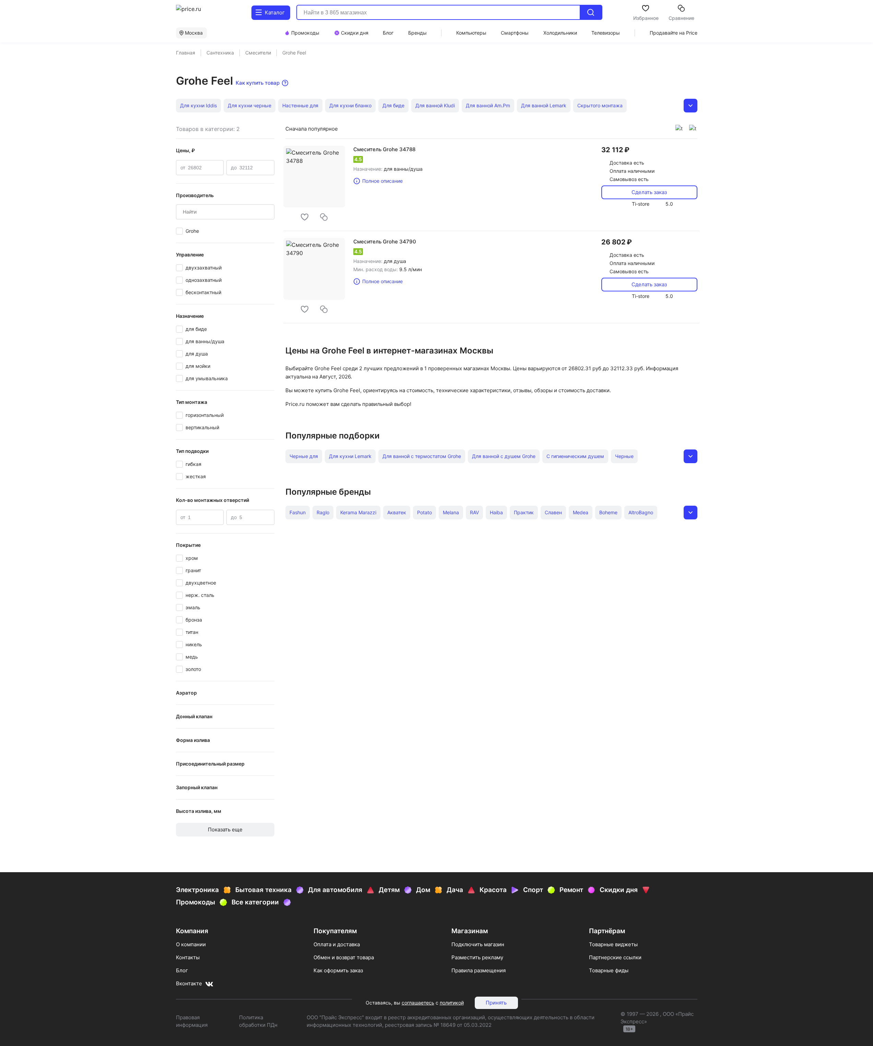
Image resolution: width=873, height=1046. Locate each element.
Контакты (188, 957)
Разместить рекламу (477, 957)
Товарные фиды (608, 970)
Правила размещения (478, 970)
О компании (191, 944)
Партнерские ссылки (615, 957)
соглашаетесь (418, 1003)
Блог (182, 970)
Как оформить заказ (338, 970)
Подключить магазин (477, 944)
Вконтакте (189, 983)
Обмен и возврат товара (344, 957)
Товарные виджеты (613, 944)
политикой (452, 1003)
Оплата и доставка (337, 944)
